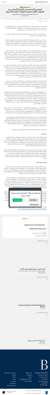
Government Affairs (11, 385)
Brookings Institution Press (26, 379)
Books (14, 379)
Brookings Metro (44, 385)
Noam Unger (23, 14)
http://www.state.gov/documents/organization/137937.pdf (32, 209)
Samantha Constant (33, 14)
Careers (30, 377)
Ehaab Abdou (15, 14)
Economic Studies (44, 377)
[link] (34, 225)
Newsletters (13, 383)
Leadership (29, 375)
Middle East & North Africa (38, 229)
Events (14, 377)
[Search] (6, 2)
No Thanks (33, 200)
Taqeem (19, 29)
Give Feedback (17, 200)
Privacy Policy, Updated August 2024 (33, 390)
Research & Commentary (10, 373)
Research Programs (41, 373)
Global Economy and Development (39, 233)
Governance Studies (43, 375)
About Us (29, 373)
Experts (14, 375)
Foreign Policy (44, 379)
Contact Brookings (27, 381)
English (40, 20)
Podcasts (13, 381)
